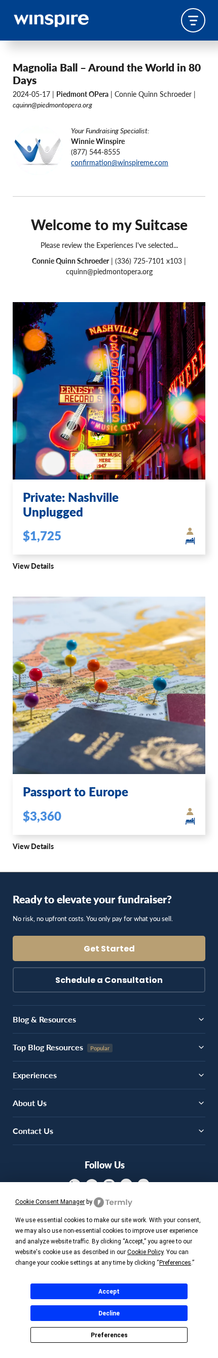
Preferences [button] (175, 1262)
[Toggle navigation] (193, 20)
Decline (109, 1313)
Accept (109, 1291)
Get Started (109, 949)
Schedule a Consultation (109, 981)
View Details (33, 566)
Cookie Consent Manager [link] (50, 1201)
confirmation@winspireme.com (119, 162)
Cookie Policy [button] (145, 1252)
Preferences (109, 1335)
